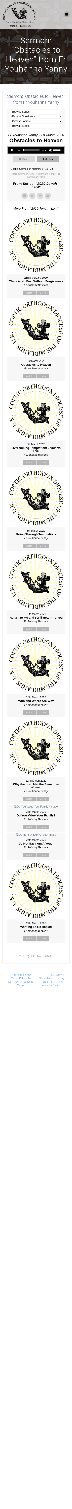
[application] (36, 150)
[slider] (31, 150)
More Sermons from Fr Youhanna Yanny (34, 173)
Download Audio (36, 176)
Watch (25, 159)
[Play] (12, 150)
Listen (49, 159)
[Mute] (50, 150)
